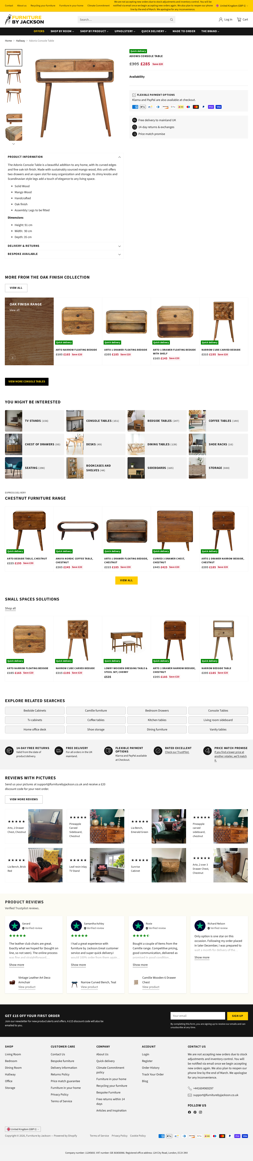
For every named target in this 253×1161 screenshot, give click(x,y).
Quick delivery (105, 1061)
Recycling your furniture (111, 1086)
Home (8, 41)
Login (145, 1054)
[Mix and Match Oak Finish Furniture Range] (12, 357)
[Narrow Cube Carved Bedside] (223, 322)
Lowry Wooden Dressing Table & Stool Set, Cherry (125, 670)
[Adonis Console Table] (75, 98)
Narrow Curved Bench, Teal (98, 982)
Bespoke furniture (62, 1061)
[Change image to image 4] (13, 115)
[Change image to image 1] (13, 57)
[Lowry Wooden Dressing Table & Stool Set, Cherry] (126, 640)
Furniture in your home (66, 1088)
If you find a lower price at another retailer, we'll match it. (230, 756)
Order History (150, 1068)
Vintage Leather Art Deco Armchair (34, 980)
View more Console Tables (26, 381)
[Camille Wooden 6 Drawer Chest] (136, 982)
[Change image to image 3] (13, 96)
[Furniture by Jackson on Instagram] (200, 1113)
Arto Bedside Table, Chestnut (27, 558)
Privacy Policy (59, 1094)
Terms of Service (61, 1101)
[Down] (13, 144)
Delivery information (64, 1068)
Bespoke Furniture (108, 1092)
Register (147, 1061)
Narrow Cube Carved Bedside (221, 350)
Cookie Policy (138, 1136)
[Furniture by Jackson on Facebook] (189, 1113)
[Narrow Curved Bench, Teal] (74, 984)
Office (8, 1081)
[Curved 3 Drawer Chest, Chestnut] (175, 531)
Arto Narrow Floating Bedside (76, 350)
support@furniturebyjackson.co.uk (215, 1095)
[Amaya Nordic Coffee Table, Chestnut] (78, 531)
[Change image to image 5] (13, 134)
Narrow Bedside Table (216, 668)
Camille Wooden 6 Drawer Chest (159, 980)
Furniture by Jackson (38, 1136)
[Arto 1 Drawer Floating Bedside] (126, 322)
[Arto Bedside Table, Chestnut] (29, 531)
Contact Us (58, 1054)
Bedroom (11, 1061)
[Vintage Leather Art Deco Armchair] (12, 982)
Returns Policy (60, 1074)
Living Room (13, 1054)
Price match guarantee (65, 1081)
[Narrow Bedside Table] (223, 640)
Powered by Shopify (65, 1136)
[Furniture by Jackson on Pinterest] (195, 1113)
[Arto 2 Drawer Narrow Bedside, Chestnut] (223, 531)
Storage (10, 1088)
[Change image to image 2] (13, 77)
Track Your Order (153, 1074)
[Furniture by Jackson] (24, 19)
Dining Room (13, 1068)
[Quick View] (97, 302)
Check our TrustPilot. (177, 752)
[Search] (171, 19)
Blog (145, 1081)
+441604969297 (203, 1088)
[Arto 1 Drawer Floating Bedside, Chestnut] (126, 531)
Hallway (20, 41)
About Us (102, 1054)
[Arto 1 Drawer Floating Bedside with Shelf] (175, 322)
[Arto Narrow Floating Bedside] (78, 322)
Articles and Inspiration (111, 1110)
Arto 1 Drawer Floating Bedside (125, 350)
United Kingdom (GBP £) (233, 6)
